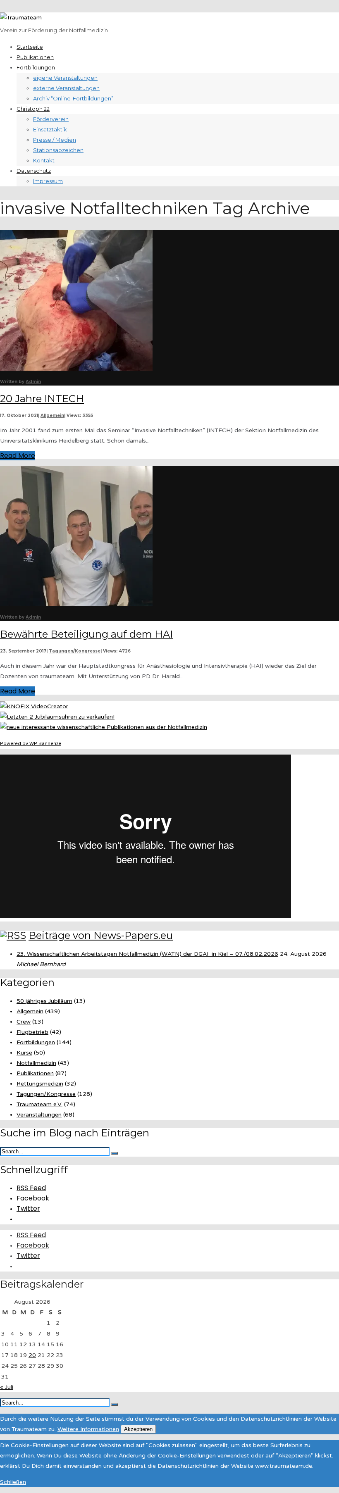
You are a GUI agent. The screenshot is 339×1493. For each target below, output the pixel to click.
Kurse (24, 1052)
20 (32, 1355)
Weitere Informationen (88, 1429)
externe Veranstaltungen (66, 88)
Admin (33, 381)
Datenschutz (34, 170)
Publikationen (35, 57)
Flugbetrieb (32, 1032)
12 (23, 1344)
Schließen (13, 1482)
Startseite (30, 46)
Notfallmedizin (36, 1063)
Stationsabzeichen (58, 150)
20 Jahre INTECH (42, 399)
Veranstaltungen (39, 1114)
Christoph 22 (33, 108)
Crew (24, 1021)
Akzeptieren (138, 1429)
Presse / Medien (54, 139)
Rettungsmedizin (40, 1083)
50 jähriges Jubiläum (44, 1001)
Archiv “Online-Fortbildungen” (73, 98)
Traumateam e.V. (39, 1104)
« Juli (6, 1387)
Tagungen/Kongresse (74, 651)
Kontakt (44, 160)
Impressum (48, 181)
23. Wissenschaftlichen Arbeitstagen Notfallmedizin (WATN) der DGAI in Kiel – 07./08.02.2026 (147, 953)
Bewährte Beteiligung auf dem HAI (86, 634)
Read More (17, 455)
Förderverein (51, 119)
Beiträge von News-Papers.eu (101, 935)
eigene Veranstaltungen (65, 77)
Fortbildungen (36, 67)
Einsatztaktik (50, 129)
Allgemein (52, 415)
